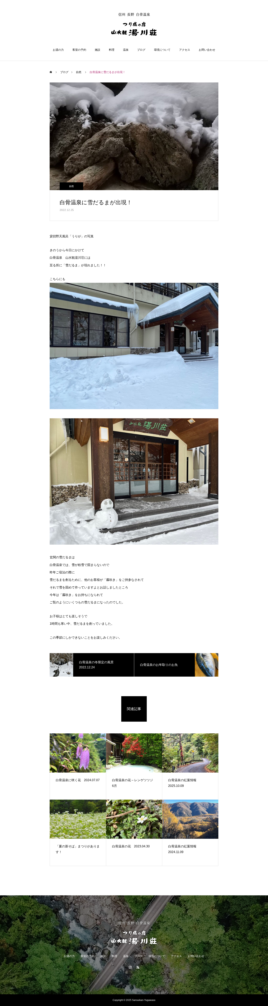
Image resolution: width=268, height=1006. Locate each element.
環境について (162, 49)
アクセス (184, 49)
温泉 (126, 49)
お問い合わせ (207, 49)
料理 (111, 49)
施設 (97, 49)
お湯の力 (58, 49)
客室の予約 (79, 49)
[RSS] (138, 967)
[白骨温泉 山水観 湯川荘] (134, 24)
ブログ (141, 49)
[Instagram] (130, 967)
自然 (71, 186)
